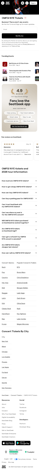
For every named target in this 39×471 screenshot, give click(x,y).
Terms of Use (16, 46)
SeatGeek (5, 395)
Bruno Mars (21, 272)
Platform (23, 423)
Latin (4, 298)
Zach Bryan (21, 298)
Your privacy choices (24, 459)
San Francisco (7, 388)
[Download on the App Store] (8, 443)
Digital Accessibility (8, 417)
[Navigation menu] (2, 3)
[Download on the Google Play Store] (23, 443)
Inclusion (5, 411)
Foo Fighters (21, 314)
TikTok (22, 414)
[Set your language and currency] (22, 3)
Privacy (4, 462)
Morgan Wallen (22, 288)
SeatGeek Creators (8, 437)
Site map (11, 462)
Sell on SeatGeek (8, 430)
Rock (3, 267)
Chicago (5, 352)
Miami (4, 346)
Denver (4, 377)
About (4, 404)
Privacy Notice (27, 44)
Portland (5, 372)
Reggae (4, 293)
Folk (3, 303)
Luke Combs (21, 319)
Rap (3, 319)
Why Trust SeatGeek (9, 414)
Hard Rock (6, 314)
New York (5, 341)
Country (5, 277)
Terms (35, 459)
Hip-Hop (5, 283)
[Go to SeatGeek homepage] (7, 3)
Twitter (22, 404)
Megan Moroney (23, 324)
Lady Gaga (21, 293)
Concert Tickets (16, 395)
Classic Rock (6, 309)
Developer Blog (25, 427)
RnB (3, 288)
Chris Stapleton (23, 277)
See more (27, 154)
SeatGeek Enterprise (9, 433)
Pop (3, 272)
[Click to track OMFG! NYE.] (25, 18)
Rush (18, 309)
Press (3, 424)
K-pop (4, 324)
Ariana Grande (22, 283)
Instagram (23, 411)
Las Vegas (5, 367)
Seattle (4, 383)
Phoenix (4, 362)
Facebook (23, 407)
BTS (18, 267)
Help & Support (7, 427)
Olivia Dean (21, 303)
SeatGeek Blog (7, 420)
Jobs (3, 407)
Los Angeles (6, 357)
